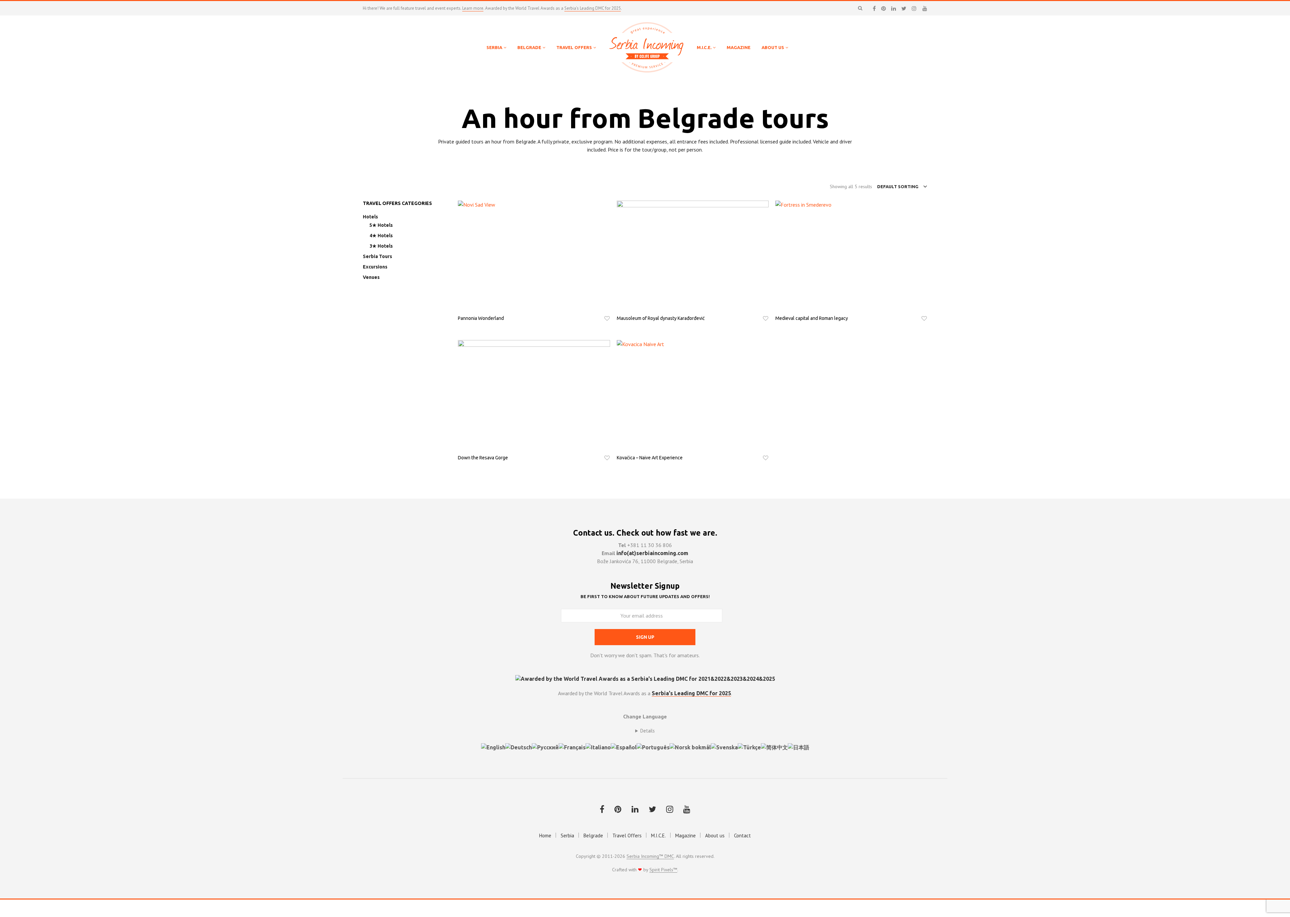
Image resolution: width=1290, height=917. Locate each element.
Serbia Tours (377, 256)
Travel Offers (627, 835)
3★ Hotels (381, 246)
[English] (493, 747)
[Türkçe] (749, 747)
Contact (742, 835)
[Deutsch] (518, 747)
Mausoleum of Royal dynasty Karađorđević (661, 318)
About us (715, 835)
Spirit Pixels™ (663, 870)
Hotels (370, 216)
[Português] (653, 747)
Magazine (685, 835)
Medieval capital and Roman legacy (811, 318)
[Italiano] (598, 747)
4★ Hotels (381, 235)
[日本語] (798, 747)
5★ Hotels (381, 225)
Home (545, 835)
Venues (371, 277)
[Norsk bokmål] (690, 747)
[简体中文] (774, 747)
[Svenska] (724, 747)
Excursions (375, 266)
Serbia (567, 835)
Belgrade (593, 835)
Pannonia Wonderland (481, 318)
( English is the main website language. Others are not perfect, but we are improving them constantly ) (645, 731)
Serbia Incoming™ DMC (650, 856)
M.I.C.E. (658, 835)
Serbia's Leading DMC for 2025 (592, 8)
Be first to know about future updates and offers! (645, 596)
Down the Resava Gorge (483, 457)
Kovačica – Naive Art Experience (650, 457)
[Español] (624, 747)
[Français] (572, 747)
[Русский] (545, 747)
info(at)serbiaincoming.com (652, 553)
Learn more (472, 8)
